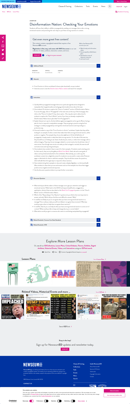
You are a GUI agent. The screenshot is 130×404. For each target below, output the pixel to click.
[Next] (128, 274)
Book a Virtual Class (122, 1)
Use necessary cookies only (114, 395)
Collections (79, 6)
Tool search (87, 248)
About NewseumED (95, 367)
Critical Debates (71, 245)
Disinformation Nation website (59, 88)
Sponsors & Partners (95, 369)
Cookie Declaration (46, 396)
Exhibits (87, 245)
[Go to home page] (11, 7)
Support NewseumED (35, 1)
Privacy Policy (35, 394)
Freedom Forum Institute (7, 1)
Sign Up (119, 7)
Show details (81, 401)
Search (75, 378)
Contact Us (27, 384)
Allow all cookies (114, 390)
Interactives (70, 248)
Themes (80, 245)
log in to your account (54, 55)
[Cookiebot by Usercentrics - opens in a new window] (12, 401)
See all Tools (64, 326)
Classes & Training (65, 6)
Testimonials (93, 371)
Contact (92, 376)
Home (3, 12)
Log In (125, 7)
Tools (88, 6)
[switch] (46, 401)
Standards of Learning (123, 12)
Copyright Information (95, 374)
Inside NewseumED (96, 364)
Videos (60, 248)
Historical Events (51, 248)
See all (99, 259)
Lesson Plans (16, 12)
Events (95, 6)
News (103, 6)
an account (83, 252)
